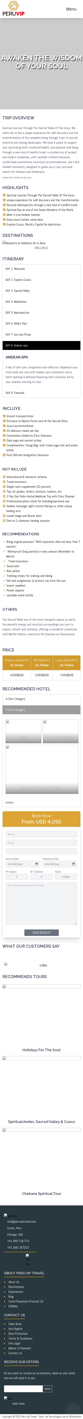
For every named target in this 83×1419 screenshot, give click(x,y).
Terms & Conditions (20, 1338)
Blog (11, 1296)
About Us (13, 1282)
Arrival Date (12, 859)
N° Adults (11, 872)
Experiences (15, 1292)
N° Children (36, 872)
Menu (71, 9)
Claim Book (15, 1324)
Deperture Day (51, 859)
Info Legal (14, 1343)
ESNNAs (13, 1306)
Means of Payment (19, 1348)
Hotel (58, 872)
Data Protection (18, 1333)
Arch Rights (15, 1329)
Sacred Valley (51, 195)
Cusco (20, 224)
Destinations (16, 1287)
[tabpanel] (41, 268)
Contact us (15, 1353)
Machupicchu (26, 205)
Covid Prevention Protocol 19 (25, 1301)
